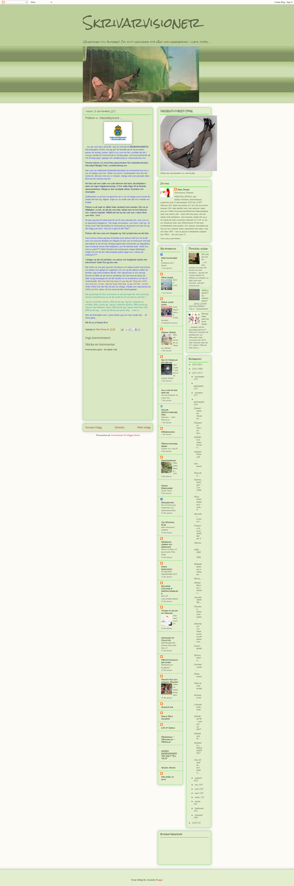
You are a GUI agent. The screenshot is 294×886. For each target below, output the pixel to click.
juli (197, 784)
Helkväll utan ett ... (198, 517)
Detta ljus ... (175, 283)
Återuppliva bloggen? (167, 666)
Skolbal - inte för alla (168, 418)
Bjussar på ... (197, 698)
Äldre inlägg (144, 427)
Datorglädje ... (198, 667)
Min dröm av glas (167, 778)
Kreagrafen (167, 502)
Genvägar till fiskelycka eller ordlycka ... (198, 632)
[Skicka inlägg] (122, 329)
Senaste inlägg (93, 427)
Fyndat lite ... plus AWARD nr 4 (198, 532)
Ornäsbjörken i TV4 (175, 468)
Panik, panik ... (198, 676)
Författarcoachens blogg (169, 661)
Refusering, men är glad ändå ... (205, 318)
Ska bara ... (198, 466)
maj (197, 793)
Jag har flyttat (175, 619)
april (197, 797)
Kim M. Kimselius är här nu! (169, 361)
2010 (195, 822)
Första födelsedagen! (175, 689)
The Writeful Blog (167, 523)
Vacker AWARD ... (197, 600)
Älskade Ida (167, 707)
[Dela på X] (133, 329)
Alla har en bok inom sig (169, 391)
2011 (194, 372)
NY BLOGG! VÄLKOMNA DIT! (169, 572)
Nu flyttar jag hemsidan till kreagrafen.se (168, 508)
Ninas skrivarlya (166, 567)
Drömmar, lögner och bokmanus (166, 544)
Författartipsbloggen (169, 444)
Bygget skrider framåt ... (198, 413)
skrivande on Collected (167, 639)
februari (199, 808)
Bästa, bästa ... (197, 658)
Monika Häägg (168, 332)
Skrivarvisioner (142, 22)
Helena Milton (168, 767)
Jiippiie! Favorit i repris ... (198, 587)
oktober (198, 392)
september (199, 401)
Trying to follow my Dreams (169, 611)
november (198, 385)
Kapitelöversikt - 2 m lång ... (198, 486)
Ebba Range (183, 189)
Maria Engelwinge (166, 486)
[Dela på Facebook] (136, 329)
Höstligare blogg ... (198, 687)
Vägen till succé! (169, 448)
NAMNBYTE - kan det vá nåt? (198, 723)
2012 (194, 368)
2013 (194, 364)
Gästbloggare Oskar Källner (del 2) (168, 645)
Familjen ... (198, 474)
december (199, 376)
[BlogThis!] (130, 329)
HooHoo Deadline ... (197, 455)
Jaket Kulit (166, 490)
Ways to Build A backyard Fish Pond (169, 552)
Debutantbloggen (169, 259)
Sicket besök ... (198, 648)
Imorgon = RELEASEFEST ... (198, 749)
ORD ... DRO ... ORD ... (197, 554)
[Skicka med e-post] (127, 329)
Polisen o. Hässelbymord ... (198, 613)
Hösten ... (197, 544)
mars (197, 801)
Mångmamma (168, 431)
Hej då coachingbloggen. (169, 597)
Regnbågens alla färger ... (198, 569)
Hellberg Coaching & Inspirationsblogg (169, 590)
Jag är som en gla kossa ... (197, 766)
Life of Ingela (168, 727)
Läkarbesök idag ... (198, 708)
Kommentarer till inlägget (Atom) (125, 435)
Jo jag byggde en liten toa (169, 396)
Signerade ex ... (197, 736)
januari (199, 814)
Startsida (119, 427)
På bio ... (198, 578)
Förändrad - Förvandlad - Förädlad (168, 739)
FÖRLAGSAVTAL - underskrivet (204, 295)
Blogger (159, 880)
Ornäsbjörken (168, 460)
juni (197, 788)
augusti (198, 777)
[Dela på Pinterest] (139, 329)
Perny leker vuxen (167, 303)
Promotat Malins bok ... (198, 427)
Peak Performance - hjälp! (198, 503)
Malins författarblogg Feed (169, 412)
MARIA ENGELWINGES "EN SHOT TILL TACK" (169, 755)
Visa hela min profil (170, 238)
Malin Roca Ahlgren (167, 717)
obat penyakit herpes (167, 528)
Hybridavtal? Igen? (167, 264)
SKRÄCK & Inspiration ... (198, 442)
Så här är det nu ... (205, 257)
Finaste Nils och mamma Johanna (169, 680)
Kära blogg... (167, 277)
